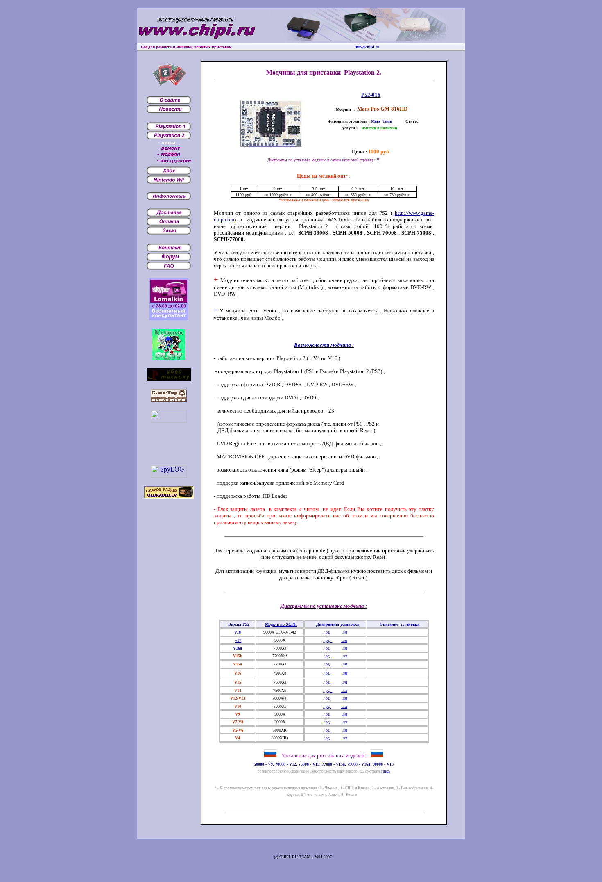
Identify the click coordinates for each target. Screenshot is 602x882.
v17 (238, 640)
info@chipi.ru (367, 47)
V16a (237, 648)
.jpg (327, 632)
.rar (344, 632)
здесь (385, 771)
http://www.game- (414, 213)
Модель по (281, 624)
